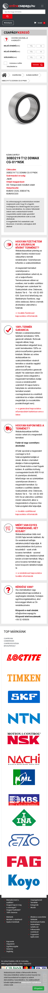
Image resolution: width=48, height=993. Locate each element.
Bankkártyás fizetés (37, 922)
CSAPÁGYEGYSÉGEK (11, 643)
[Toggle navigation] (42, 6)
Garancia (9, 949)
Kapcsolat (10, 941)
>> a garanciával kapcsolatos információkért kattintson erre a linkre (29, 411)
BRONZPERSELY (9, 646)
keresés (36, 65)
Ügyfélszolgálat (12, 946)
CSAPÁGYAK (16, 75)
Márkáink (9, 917)
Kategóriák (34, 905)
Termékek (34, 902)
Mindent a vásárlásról (14, 919)
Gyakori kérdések (12, 922)
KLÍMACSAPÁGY (32, 75)
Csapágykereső (36, 900)
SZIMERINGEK (9, 641)
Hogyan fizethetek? (13, 910)
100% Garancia (11, 912)
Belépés (9, 23)
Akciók (33, 907)
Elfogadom (38, 988)
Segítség (9, 951)
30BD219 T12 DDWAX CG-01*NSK (14, 81)
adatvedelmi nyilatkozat (31, 982)
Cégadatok (10, 944)
